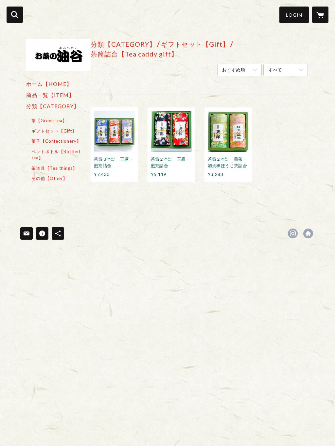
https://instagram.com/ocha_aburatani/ (293, 233)
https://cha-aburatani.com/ (308, 233)
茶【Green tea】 (49, 120)
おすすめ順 (233, 69)
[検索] (15, 15)
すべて (275, 69)
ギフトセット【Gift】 (54, 131)
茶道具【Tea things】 (54, 168)
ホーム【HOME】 (49, 84)
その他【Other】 (49, 178)
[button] (294, 15)
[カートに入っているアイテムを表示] (320, 15)
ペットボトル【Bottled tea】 (55, 155)
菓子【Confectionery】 (56, 141)
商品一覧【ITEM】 (50, 95)
